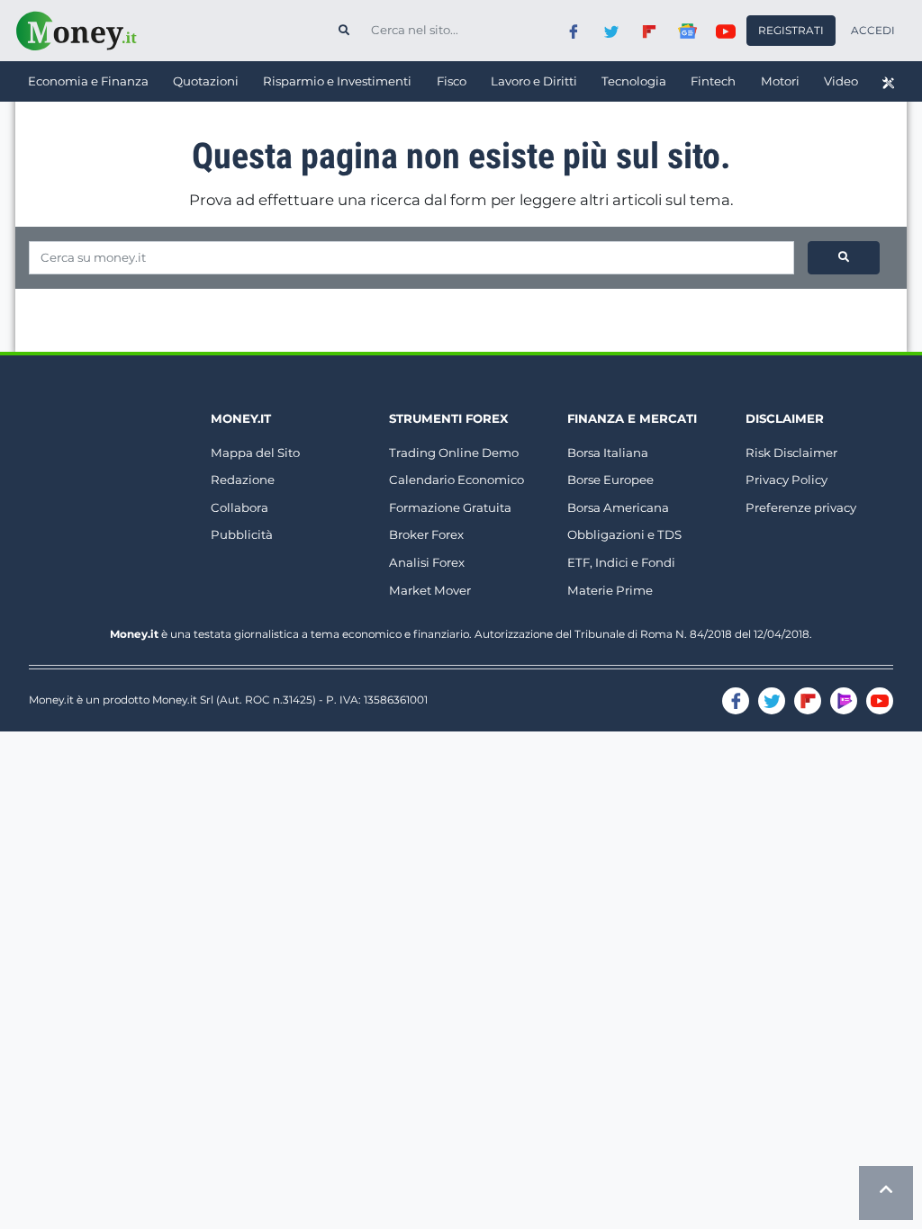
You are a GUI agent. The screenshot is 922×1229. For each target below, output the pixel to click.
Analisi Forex (427, 562)
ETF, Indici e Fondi (621, 562)
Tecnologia (633, 81)
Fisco (451, 81)
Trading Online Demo (454, 452)
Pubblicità (242, 534)
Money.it (241, 418)
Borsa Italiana (607, 452)
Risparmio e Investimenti (337, 81)
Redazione (243, 479)
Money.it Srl (182, 699)
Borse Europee (610, 479)
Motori (780, 81)
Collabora (239, 507)
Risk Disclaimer (791, 452)
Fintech (713, 81)
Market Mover (430, 590)
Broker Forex (426, 534)
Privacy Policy (786, 479)
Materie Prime (610, 590)
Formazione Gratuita (450, 507)
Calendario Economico (456, 479)
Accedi (873, 30)
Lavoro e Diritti (534, 81)
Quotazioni (206, 81)
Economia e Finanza (88, 81)
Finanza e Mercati (632, 418)
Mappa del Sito (255, 452)
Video (841, 81)
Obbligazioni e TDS (624, 534)
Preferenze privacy (801, 507)
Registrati (791, 30)
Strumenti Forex (448, 418)
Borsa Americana (618, 507)
